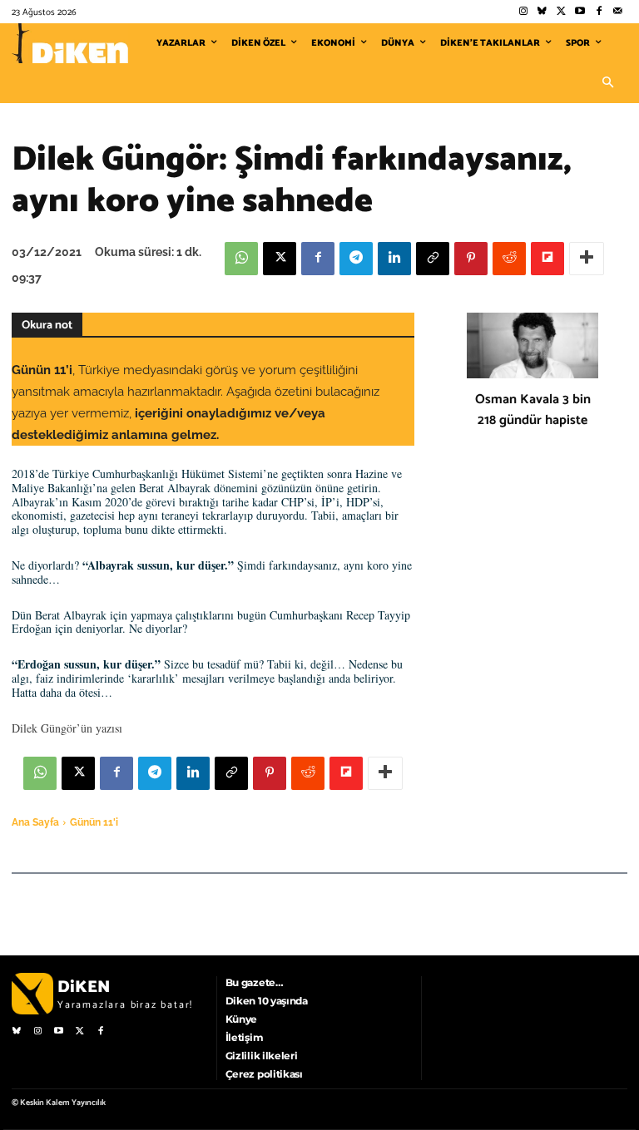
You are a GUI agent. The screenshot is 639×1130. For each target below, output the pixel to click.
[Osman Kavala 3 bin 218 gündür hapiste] (532, 345)
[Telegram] (356, 258)
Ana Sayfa (35, 822)
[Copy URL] (432, 258)
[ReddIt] (509, 258)
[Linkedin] (394, 258)
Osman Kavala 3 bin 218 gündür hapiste (533, 410)
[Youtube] (580, 12)
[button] (607, 83)
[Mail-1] (617, 12)
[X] (279, 258)
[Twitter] (561, 12)
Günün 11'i (94, 822)
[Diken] (70, 43)
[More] (586, 258)
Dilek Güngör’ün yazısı (67, 728)
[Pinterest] (471, 258)
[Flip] (547, 258)
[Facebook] (598, 12)
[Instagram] (522, 12)
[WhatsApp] (241, 258)
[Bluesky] (542, 12)
